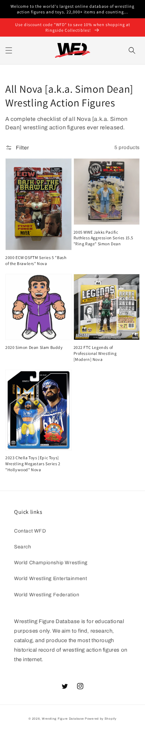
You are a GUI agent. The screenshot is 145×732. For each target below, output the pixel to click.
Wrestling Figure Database (63, 718)
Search (22, 546)
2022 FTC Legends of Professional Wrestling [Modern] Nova (95, 353)
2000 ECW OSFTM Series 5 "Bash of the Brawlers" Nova (35, 260)
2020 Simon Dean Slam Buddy (34, 347)
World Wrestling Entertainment (50, 578)
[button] (9, 50)
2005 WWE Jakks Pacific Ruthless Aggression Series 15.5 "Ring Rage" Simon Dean (104, 238)
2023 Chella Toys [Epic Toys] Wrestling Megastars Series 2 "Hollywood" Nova (33, 463)
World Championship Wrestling (51, 562)
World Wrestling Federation (47, 594)
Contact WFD (30, 531)
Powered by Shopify (100, 718)
